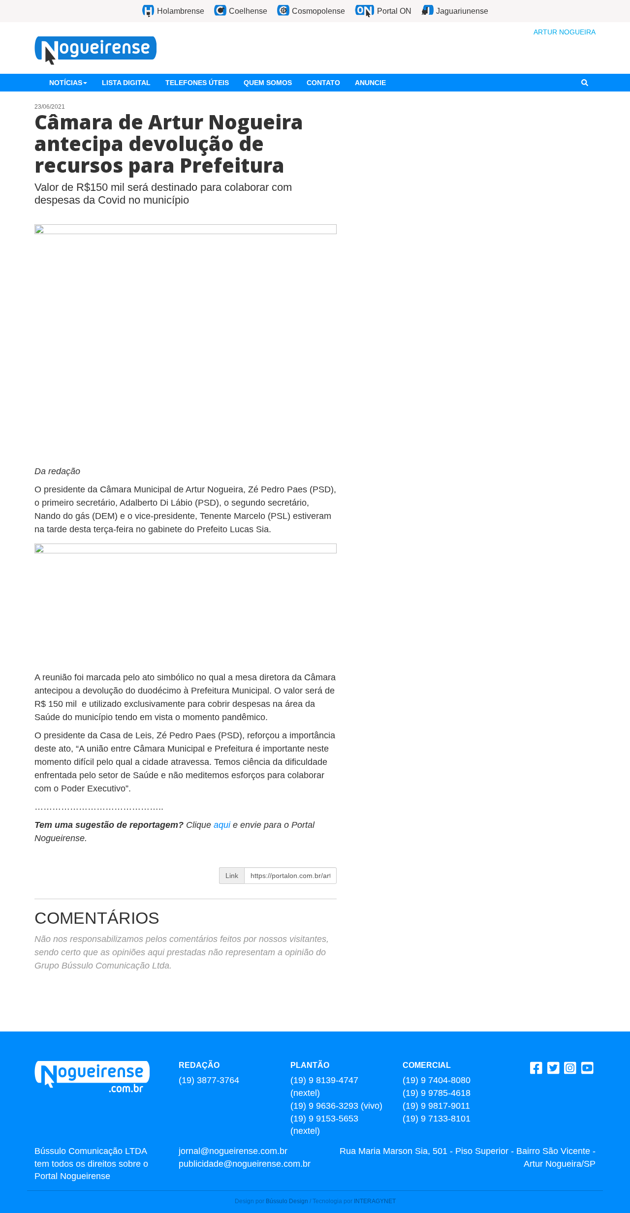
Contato (323, 83)
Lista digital (126, 83)
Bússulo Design (287, 1201)
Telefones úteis (197, 83)
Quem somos (268, 83)
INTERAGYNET (375, 1201)
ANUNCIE (370, 83)
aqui (223, 825)
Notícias (65, 83)
